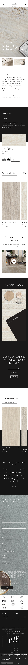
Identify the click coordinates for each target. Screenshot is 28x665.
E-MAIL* (3, 525)
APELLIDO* (4, 519)
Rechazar (10, 662)
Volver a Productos (9, 42)
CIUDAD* (4, 543)
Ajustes (16, 662)
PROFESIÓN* (5, 549)
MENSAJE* (4, 561)
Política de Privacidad (11, 577)
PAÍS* (3, 537)
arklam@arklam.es (14, 652)
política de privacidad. (8, 629)
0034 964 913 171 (14, 650)
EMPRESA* (4, 555)
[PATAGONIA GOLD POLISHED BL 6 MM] (19, 295)
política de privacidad (14, 579)
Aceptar (4, 662)
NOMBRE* (4, 513)
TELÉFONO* (4, 531)
